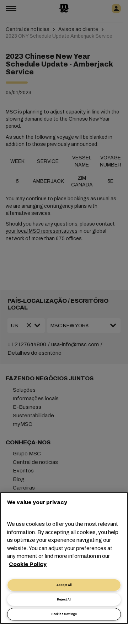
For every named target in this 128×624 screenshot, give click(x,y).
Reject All (64, 599)
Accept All (64, 585)
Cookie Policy (28, 564)
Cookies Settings (64, 614)
